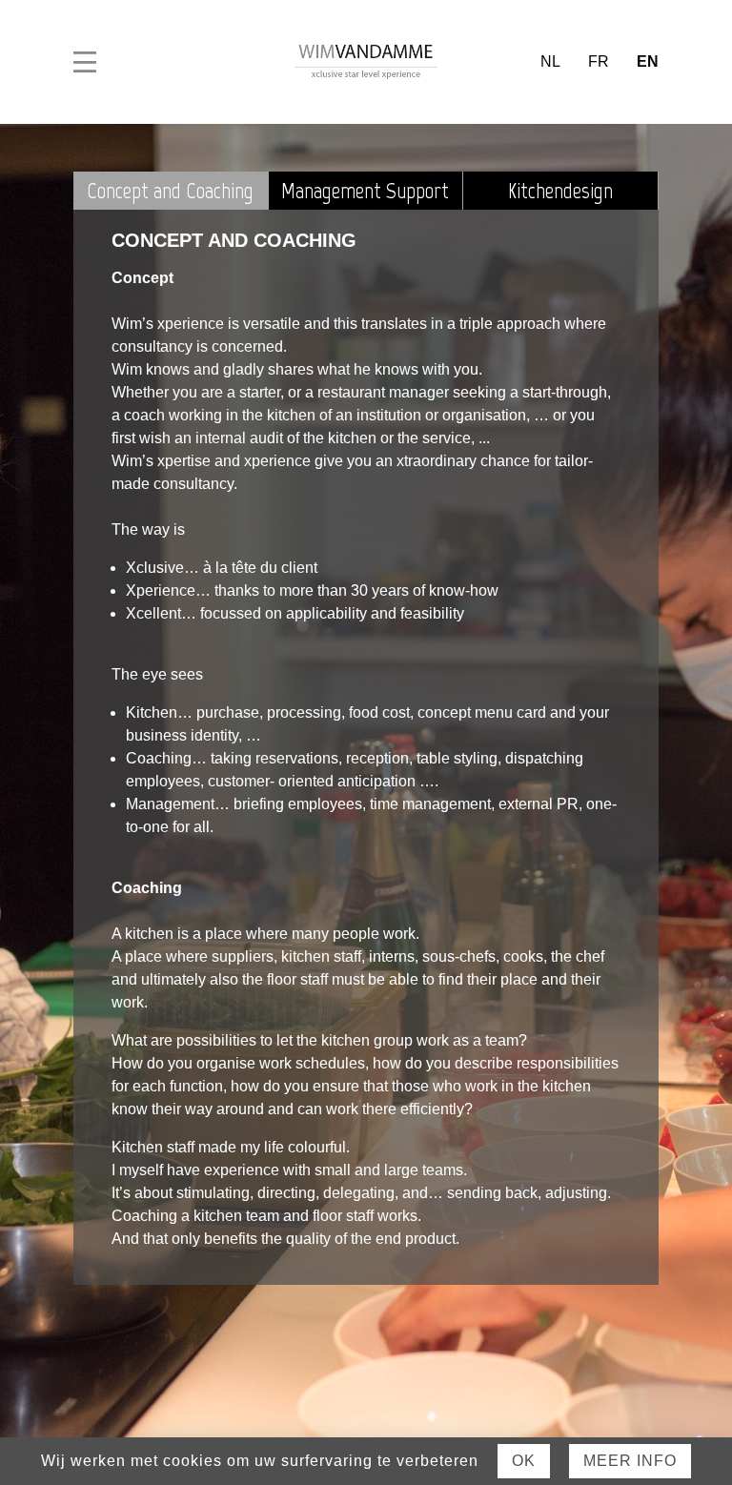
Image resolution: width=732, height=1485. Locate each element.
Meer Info (630, 1461)
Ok (524, 1461)
